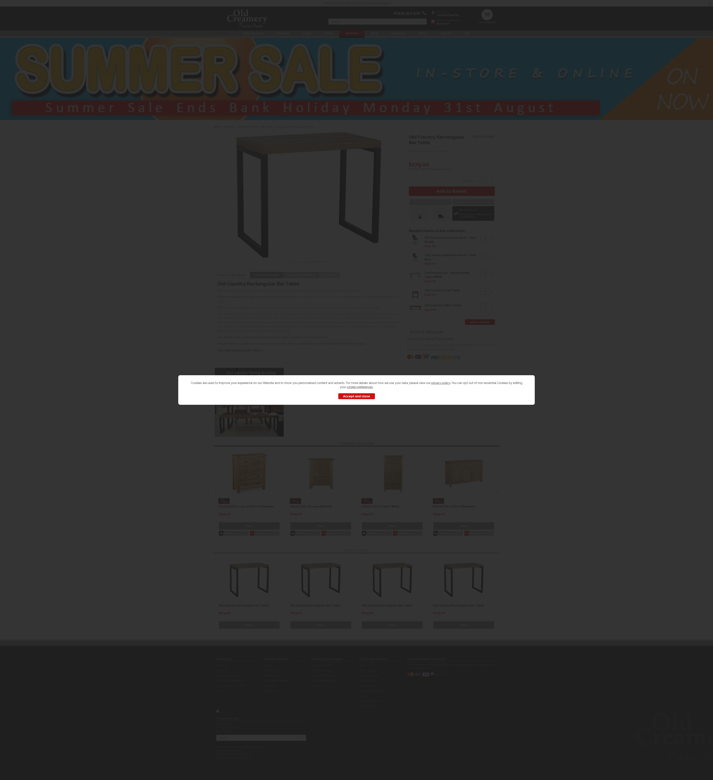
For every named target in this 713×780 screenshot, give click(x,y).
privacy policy (440, 383)
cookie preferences (360, 387)
